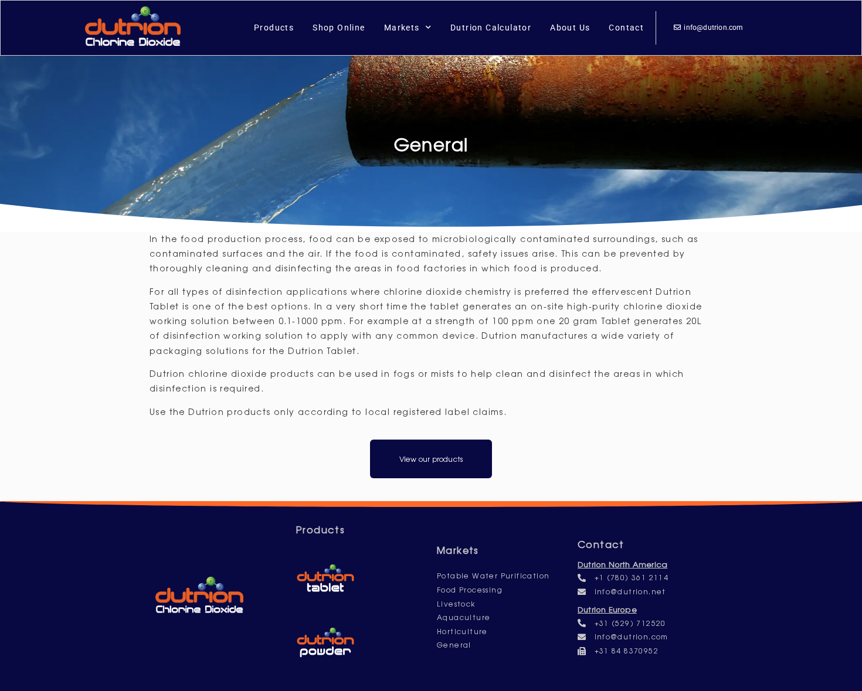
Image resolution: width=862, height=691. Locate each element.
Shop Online (339, 27)
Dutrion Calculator (490, 27)
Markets (402, 27)
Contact (626, 27)
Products (274, 27)
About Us (570, 27)
